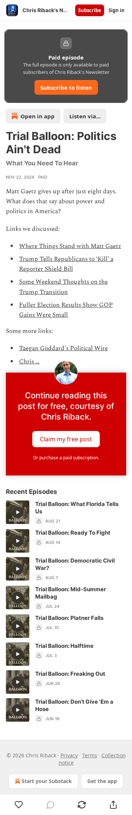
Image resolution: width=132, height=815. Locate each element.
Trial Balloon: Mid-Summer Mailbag (70, 593)
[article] (66, 512)
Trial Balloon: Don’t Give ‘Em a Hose (74, 705)
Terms (89, 755)
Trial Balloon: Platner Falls (69, 617)
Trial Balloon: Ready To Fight (72, 532)
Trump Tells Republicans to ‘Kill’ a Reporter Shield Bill (66, 264)
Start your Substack (47, 781)
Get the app (102, 781)
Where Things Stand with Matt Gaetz (70, 246)
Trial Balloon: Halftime (64, 645)
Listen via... (84, 116)
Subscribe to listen (66, 87)
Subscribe (89, 10)
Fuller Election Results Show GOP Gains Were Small (66, 310)
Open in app (38, 116)
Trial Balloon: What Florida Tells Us (76, 507)
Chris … (29, 361)
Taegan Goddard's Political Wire (63, 348)
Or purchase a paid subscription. (66, 458)
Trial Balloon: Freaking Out (70, 673)
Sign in (117, 10)
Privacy (69, 755)
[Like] (19, 804)
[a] (17, 512)
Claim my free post (66, 439)
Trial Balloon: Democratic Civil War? (75, 564)
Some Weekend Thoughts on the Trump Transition (63, 287)
